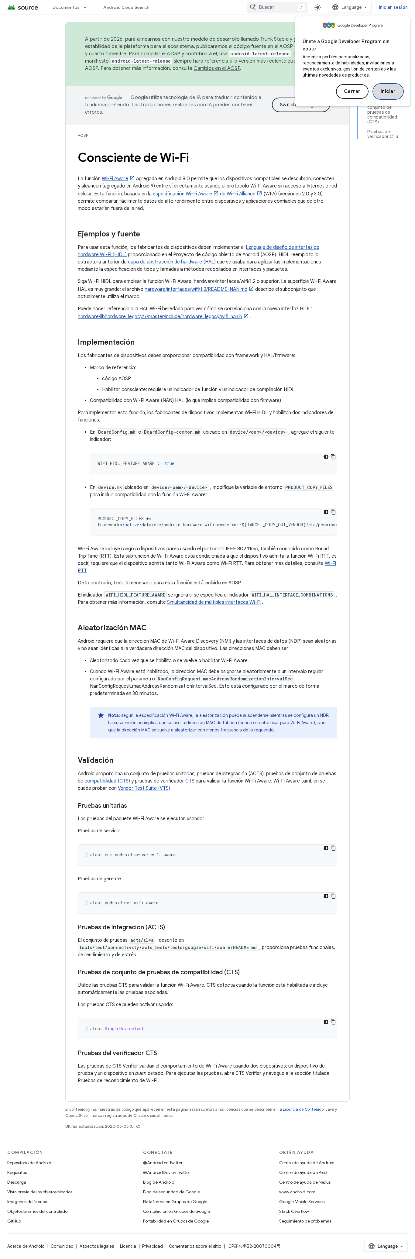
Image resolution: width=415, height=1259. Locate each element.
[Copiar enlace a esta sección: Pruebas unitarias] (133, 806)
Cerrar (352, 91)
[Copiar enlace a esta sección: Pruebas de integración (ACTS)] (171, 927)
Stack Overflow (294, 1211)
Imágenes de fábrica (27, 1201)
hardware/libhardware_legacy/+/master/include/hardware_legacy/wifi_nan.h (160, 317)
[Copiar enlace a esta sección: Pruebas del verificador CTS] (163, 1053)
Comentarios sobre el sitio (195, 1246)
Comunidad (62, 1246)
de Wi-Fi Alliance (238, 194)
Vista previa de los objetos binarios (39, 1192)
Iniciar (388, 91)
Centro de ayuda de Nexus (305, 1182)
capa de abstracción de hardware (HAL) (172, 262)
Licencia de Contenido (303, 1109)
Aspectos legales (97, 1246)
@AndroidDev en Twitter (166, 1172)
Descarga (16, 1182)
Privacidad (152, 1246)
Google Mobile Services (301, 1201)
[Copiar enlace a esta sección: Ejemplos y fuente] (146, 234)
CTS (189, 781)
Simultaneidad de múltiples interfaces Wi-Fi (214, 602)
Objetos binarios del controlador (38, 1211)
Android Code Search (126, 7)
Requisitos (17, 1172)
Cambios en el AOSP (217, 68)
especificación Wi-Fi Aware (182, 194)
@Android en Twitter (163, 1162)
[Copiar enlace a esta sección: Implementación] (141, 342)
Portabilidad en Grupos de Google (176, 1221)
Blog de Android (158, 1182)
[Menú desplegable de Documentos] (88, 7)
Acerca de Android (26, 1246)
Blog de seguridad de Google (171, 1192)
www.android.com (297, 1192)
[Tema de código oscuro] (326, 456)
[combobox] (277, 7)
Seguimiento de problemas (305, 1221)
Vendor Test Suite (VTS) (144, 788)
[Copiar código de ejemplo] (333, 456)
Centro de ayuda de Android (306, 1162)
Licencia (128, 1246)
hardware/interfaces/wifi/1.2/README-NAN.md (196, 289)
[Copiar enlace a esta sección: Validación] (119, 761)
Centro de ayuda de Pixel (303, 1172)
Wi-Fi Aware (115, 179)
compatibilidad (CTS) (107, 781)
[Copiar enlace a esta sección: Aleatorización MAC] (153, 628)
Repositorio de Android (29, 1162)
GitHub (14, 1221)
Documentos (66, 7)
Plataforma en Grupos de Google (175, 1201)
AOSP (83, 135)
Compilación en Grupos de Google (176, 1211)
